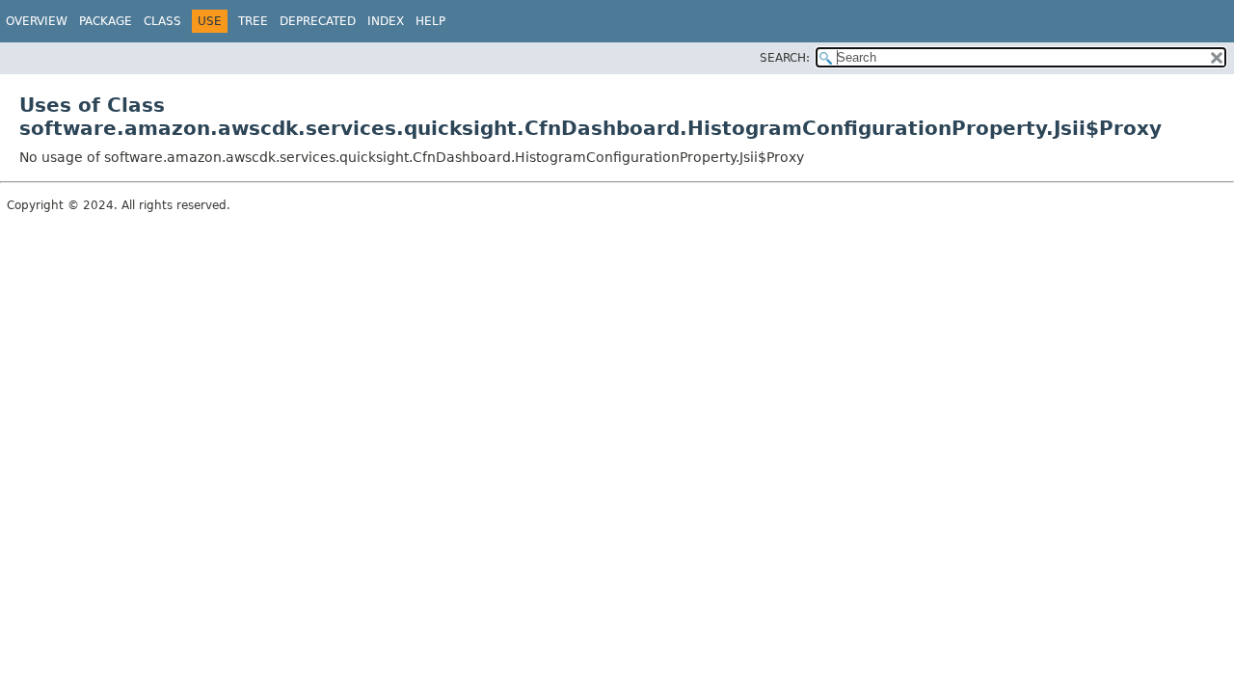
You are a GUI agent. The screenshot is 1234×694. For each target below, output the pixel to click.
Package (105, 21)
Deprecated (318, 21)
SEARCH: (785, 58)
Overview (36, 21)
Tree (253, 21)
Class (162, 21)
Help (430, 21)
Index (385, 21)
